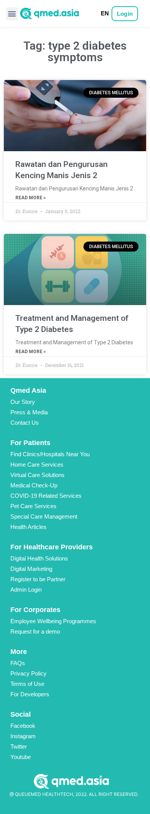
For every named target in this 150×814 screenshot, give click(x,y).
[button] (12, 13)
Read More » (30, 197)
